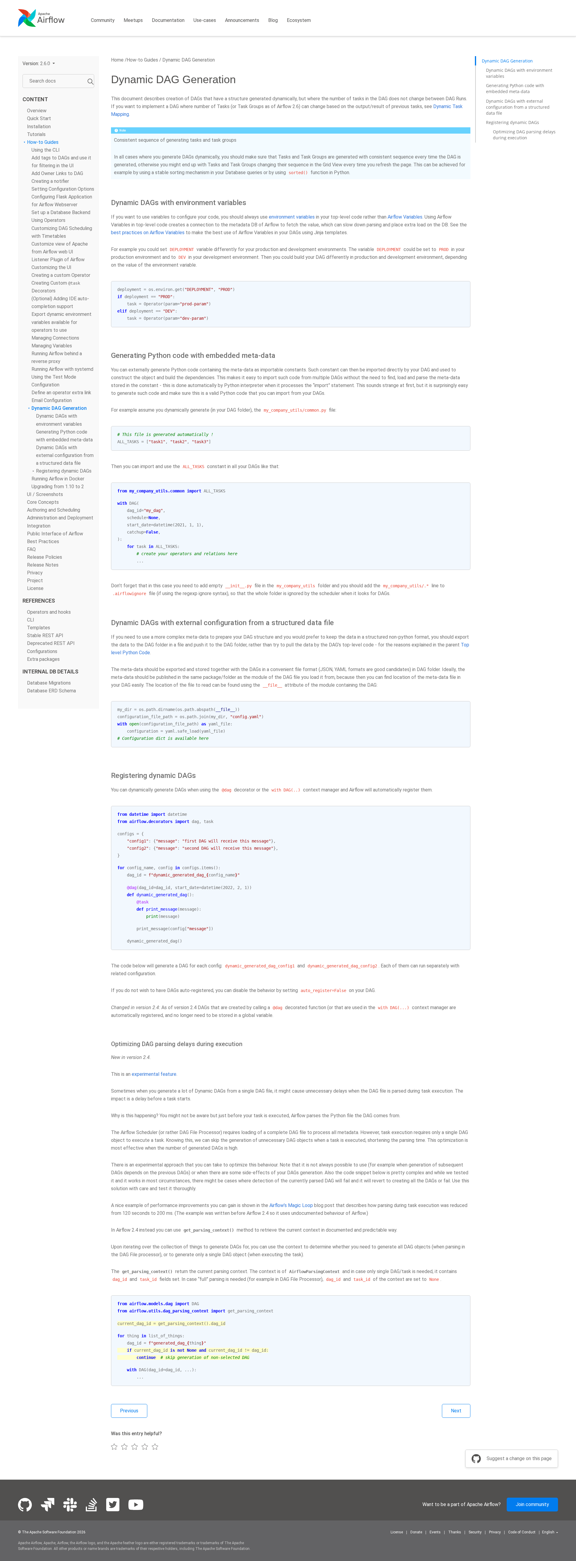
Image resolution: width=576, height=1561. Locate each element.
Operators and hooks (49, 612)
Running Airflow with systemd (62, 369)
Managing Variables (52, 345)
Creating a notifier (50, 181)
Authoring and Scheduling (53, 510)
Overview (36, 110)
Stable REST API (45, 635)
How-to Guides (42, 142)
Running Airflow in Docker (58, 479)
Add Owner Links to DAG (57, 173)
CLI (30, 620)
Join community (532, 1504)
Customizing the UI (51, 267)
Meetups (133, 20)
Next (456, 1411)
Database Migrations (49, 682)
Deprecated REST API (51, 643)
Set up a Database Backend (61, 212)
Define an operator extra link (61, 392)
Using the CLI (46, 150)
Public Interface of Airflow (55, 533)
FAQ (31, 549)
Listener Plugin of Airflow (58, 259)
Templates (38, 628)
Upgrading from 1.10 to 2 (58, 486)
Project (35, 580)
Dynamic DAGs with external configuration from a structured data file (65, 455)
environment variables (292, 217)
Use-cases (205, 20)
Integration (38, 525)
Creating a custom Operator (61, 275)
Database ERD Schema (51, 690)
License (35, 588)
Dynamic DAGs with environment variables (519, 73)
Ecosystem (299, 20)
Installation (39, 126)
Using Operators (48, 220)
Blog (273, 20)
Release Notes (42, 565)
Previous (129, 1411)
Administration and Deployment (60, 518)
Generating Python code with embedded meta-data (515, 88)
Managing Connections (55, 337)
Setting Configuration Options (63, 189)
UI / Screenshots (45, 494)
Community (103, 20)
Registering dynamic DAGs (64, 471)
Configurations (42, 651)
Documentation (168, 20)
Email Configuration (52, 400)
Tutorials (36, 134)
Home (117, 60)
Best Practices (43, 541)
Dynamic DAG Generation (59, 408)
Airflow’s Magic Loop (291, 1205)
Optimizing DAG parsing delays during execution (524, 135)
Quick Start (39, 118)
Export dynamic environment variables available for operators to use (62, 322)
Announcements (242, 20)
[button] (38, 63)
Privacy (35, 573)
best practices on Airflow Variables (147, 232)
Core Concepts (43, 502)
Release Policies (44, 557)
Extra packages (43, 659)
